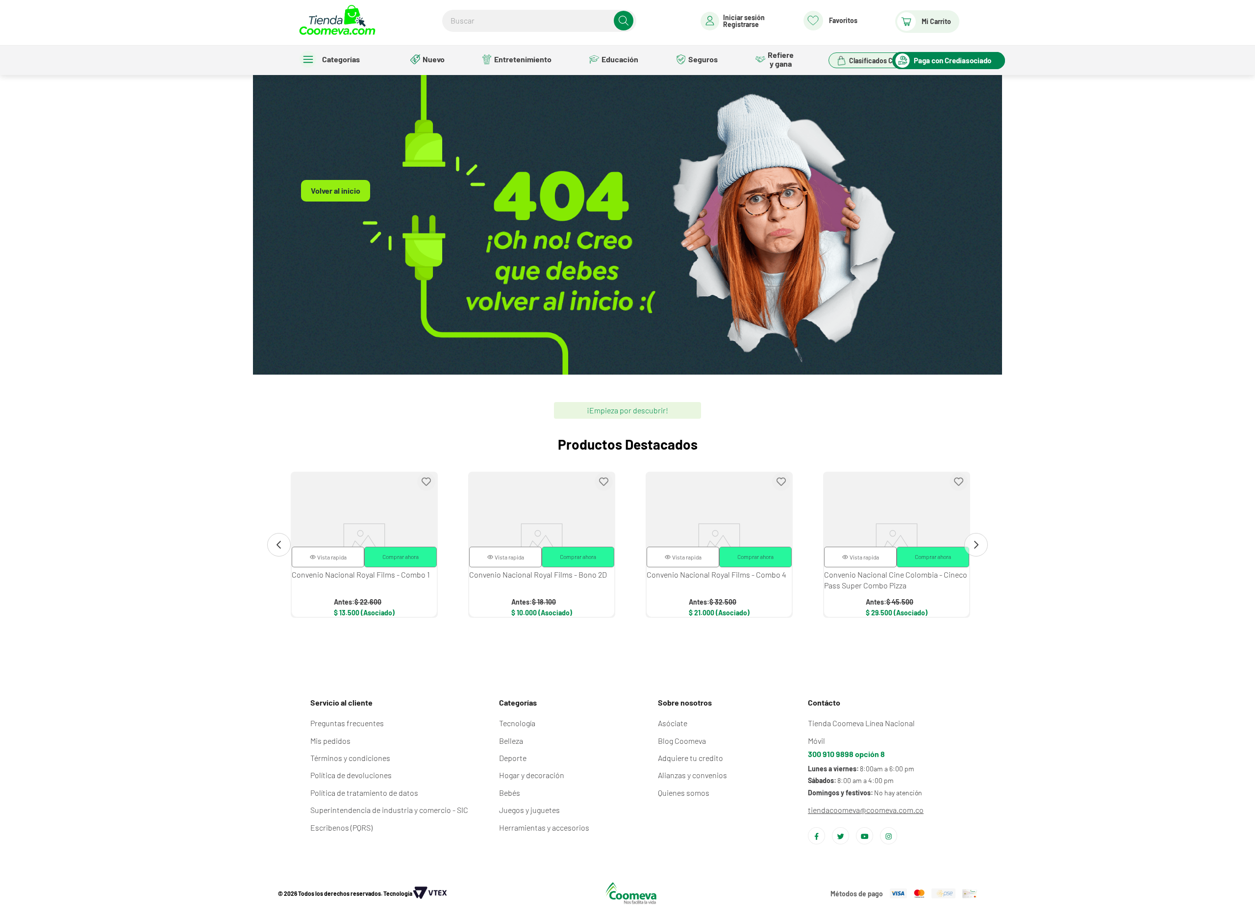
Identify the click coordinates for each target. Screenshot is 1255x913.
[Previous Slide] (279, 545)
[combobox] (539, 21)
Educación (620, 59)
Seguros (703, 59)
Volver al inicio (335, 190)
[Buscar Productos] (623, 20)
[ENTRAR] (733, 21)
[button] (328, 557)
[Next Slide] (976, 545)
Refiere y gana (781, 59)
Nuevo (434, 59)
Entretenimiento (523, 59)
